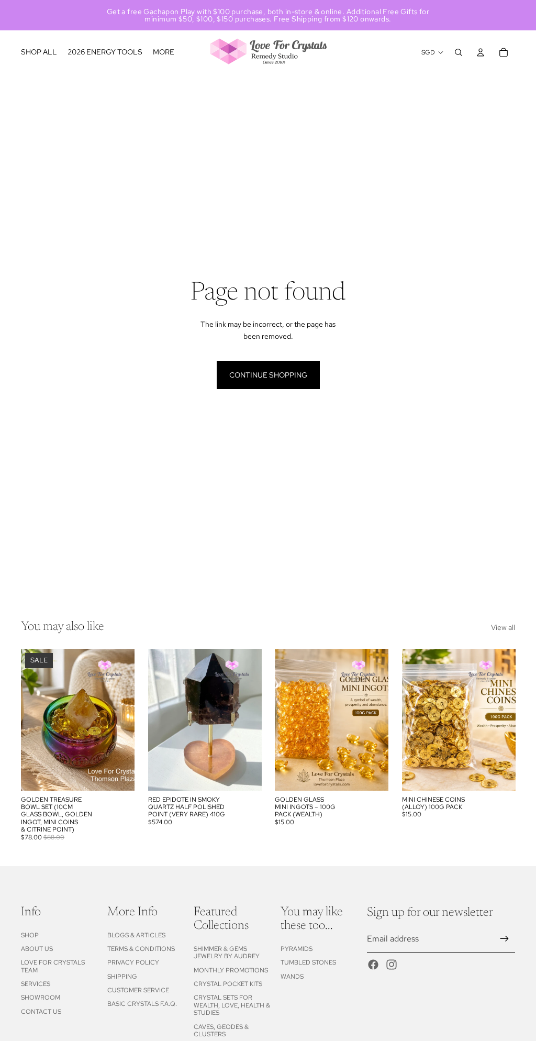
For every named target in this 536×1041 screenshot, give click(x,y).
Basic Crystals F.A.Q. (142, 1004)
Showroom (40, 997)
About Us (37, 949)
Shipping (122, 976)
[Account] (480, 52)
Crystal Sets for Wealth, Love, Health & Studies (232, 1005)
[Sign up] (504, 938)
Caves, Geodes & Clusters (221, 1030)
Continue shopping (268, 375)
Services (35, 984)
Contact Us (41, 1011)
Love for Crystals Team (53, 966)
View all (503, 627)
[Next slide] (123, 719)
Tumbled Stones (308, 962)
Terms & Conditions (141, 949)
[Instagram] (391, 964)
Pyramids (296, 949)
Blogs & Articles (136, 935)
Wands (292, 976)
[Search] (458, 52)
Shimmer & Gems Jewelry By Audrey (227, 952)
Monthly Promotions (231, 970)
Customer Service (138, 990)
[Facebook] (373, 964)
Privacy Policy (133, 962)
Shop (30, 935)
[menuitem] (164, 52)
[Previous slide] (32, 719)
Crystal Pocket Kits (228, 984)
